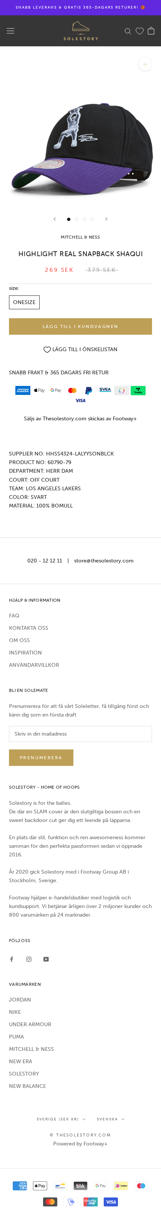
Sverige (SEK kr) (58, 1119)
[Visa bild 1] (68, 219)
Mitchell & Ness (80, 237)
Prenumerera (41, 757)
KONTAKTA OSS (28, 628)
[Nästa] (106, 219)
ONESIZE (24, 302)
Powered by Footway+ (80, 1144)
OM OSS (19, 640)
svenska (107, 1119)
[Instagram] (28, 958)
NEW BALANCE (27, 1086)
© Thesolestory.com (80, 1135)
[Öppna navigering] (10, 31)
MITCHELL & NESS (31, 1049)
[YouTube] (46, 958)
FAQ (14, 616)
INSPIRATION (25, 653)
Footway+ (125, 418)
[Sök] (128, 31)
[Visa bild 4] (92, 219)
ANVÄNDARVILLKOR (34, 665)
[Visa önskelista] (139, 30)
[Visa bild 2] (76, 219)
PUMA (16, 1037)
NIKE (15, 1012)
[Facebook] (11, 958)
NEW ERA (20, 1061)
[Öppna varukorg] (151, 30)
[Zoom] (145, 64)
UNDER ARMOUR (30, 1024)
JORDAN (20, 1000)
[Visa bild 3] (84, 219)
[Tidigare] (55, 219)
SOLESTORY (24, 1074)
